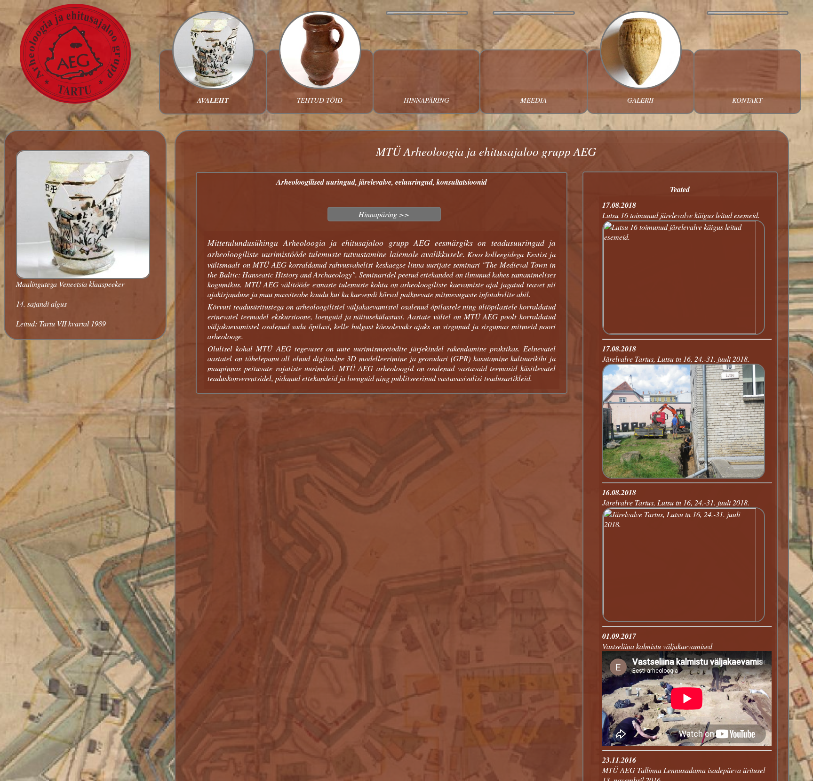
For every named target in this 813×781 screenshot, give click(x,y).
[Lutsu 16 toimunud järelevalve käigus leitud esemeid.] (683, 331)
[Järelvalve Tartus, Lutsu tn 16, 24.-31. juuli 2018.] (683, 475)
